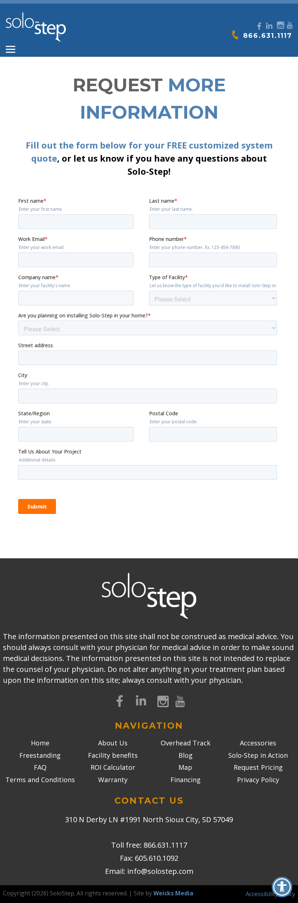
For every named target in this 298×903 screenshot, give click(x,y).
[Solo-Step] (36, 27)
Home (40, 742)
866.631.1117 (267, 36)
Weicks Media (173, 893)
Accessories (258, 742)
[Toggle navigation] (10, 49)
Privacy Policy (258, 779)
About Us (113, 742)
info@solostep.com (160, 871)
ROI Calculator (112, 767)
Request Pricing (258, 767)
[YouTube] (289, 24)
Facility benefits (113, 755)
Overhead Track (185, 742)
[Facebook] (259, 26)
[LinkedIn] (269, 26)
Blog (185, 755)
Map (185, 767)
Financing (185, 779)
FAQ (40, 767)
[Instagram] (279, 24)
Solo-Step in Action (258, 755)
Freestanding (40, 755)
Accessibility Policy (270, 894)
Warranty (113, 779)
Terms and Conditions (40, 779)
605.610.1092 (156, 858)
